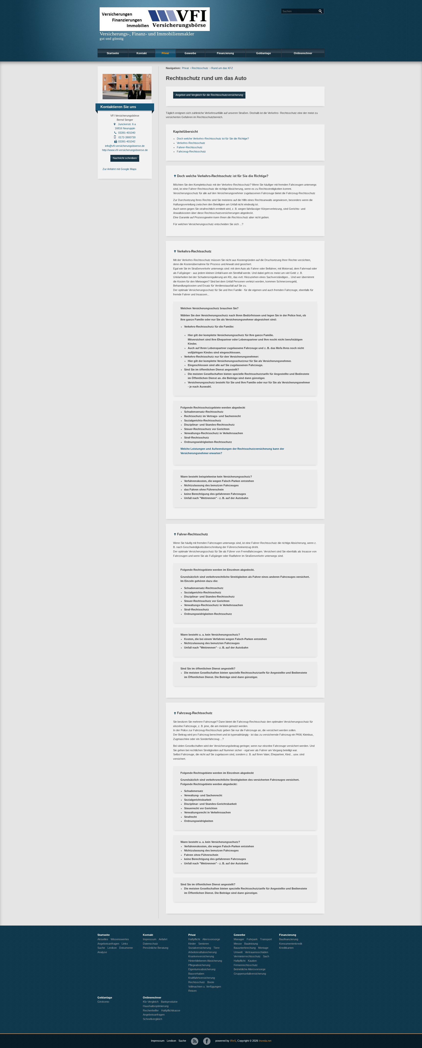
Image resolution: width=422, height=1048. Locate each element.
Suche (182, 1040)
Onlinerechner (303, 53)
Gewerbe (190, 53)
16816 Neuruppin (125, 128)
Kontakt (142, 53)
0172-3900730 (127, 137)
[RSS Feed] (194, 1041)
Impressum (157, 1040)
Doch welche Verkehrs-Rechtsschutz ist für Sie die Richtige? (213, 138)
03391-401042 (126, 141)
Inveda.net (265, 1040)
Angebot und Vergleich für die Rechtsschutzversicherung (209, 94)
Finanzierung (225, 53)
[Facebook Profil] (207, 1041)
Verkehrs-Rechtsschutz (191, 142)
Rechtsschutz (200, 68)
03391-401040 (126, 132)
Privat (165, 53)
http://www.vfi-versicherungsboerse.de (125, 150)
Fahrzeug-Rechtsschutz (191, 151)
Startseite (113, 53)
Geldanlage (263, 53)
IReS (233, 1040)
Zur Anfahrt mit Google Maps (120, 169)
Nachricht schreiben (125, 158)
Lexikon (171, 1040)
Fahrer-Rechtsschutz (189, 147)
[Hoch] (175, 177)
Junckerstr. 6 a (127, 124)
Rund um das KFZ (222, 68)
